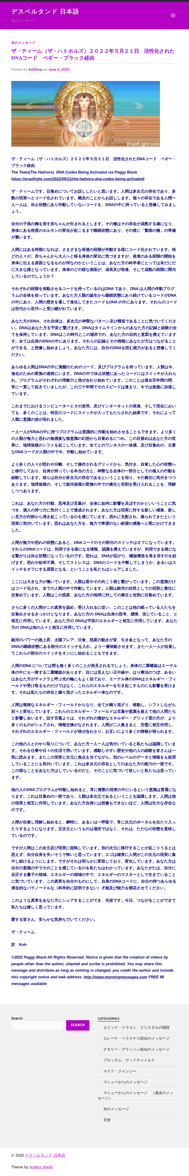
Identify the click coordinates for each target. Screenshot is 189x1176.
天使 (107, 1120)
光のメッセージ (23, 42)
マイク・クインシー (119, 1071)
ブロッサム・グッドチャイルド (129, 1060)
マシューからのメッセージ (125, 1082)
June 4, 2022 (58, 69)
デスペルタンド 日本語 (45, 12)
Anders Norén (41, 1167)
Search (17, 1018)
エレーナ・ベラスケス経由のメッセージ (136, 1038)
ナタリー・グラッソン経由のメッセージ (136, 1049)
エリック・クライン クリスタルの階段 (136, 1027)
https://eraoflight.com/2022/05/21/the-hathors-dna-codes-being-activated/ (78, 179)
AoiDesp (35, 69)
